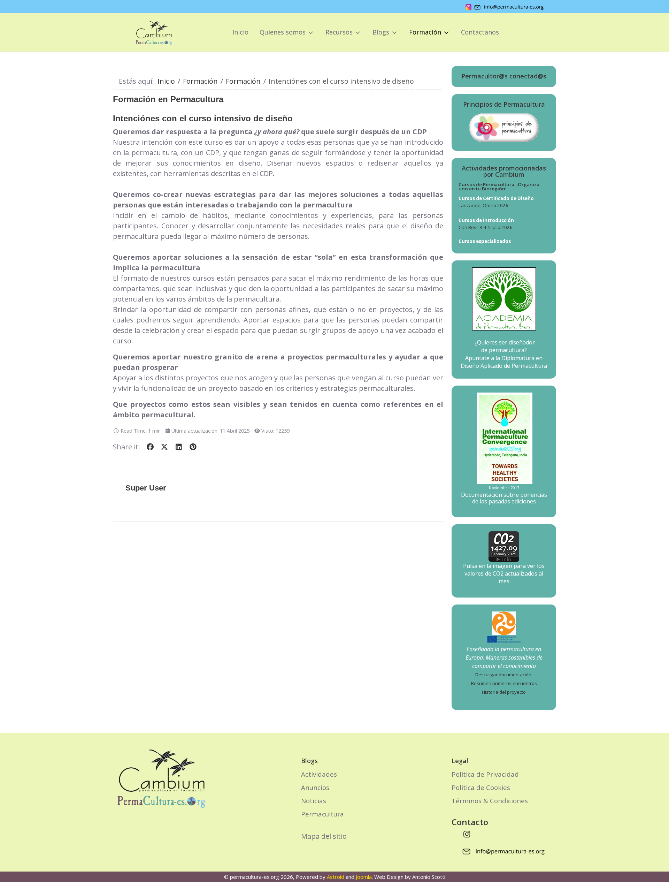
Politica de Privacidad (485, 774)
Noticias (313, 800)
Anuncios (315, 787)
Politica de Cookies (481, 787)
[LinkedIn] (178, 446)
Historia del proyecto (504, 692)
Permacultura (322, 813)
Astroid (335, 876)
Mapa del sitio (324, 836)
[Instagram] (467, 834)
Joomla (364, 876)
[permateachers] (504, 622)
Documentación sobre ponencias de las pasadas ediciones (504, 498)
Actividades (319, 774)
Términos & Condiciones (490, 800)
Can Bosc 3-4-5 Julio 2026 (486, 227)
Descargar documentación (503, 674)
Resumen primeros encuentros (504, 683)
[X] (164, 446)
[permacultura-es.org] (144, 32)
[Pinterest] (193, 446)
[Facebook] (150, 446)
